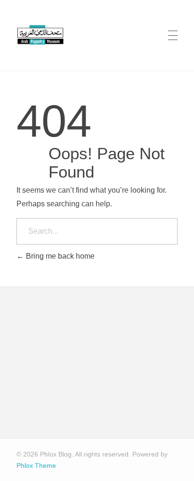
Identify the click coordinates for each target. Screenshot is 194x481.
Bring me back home (59, 256)
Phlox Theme (36, 465)
